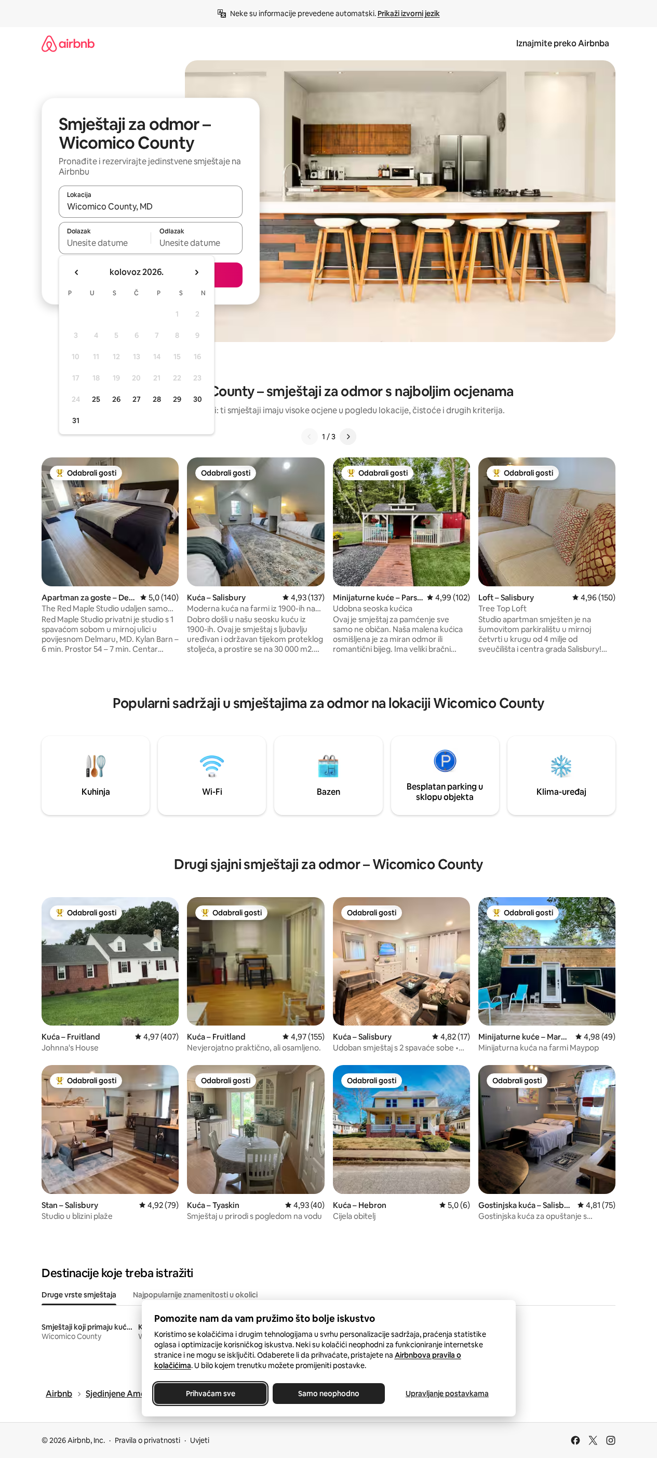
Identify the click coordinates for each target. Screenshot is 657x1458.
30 (197, 399)
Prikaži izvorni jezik (409, 13)
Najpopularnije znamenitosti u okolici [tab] (195, 1294)
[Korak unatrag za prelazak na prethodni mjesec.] (77, 272)
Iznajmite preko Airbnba (562, 43)
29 (177, 399)
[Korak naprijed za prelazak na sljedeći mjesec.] (196, 272)
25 (96, 399)
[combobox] (150, 206)
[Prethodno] (309, 436)
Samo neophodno (328, 1393)
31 (75, 420)
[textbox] (104, 243)
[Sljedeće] (348, 436)
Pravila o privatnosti (147, 1440)
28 (157, 399)
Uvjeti (199, 1440)
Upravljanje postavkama (447, 1393)
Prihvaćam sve (210, 1393)
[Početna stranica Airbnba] (68, 43)
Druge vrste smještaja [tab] (79, 1294)
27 (136, 399)
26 (116, 399)
